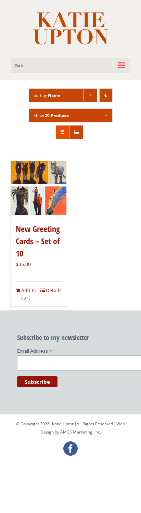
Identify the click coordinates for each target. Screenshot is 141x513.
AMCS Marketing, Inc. (80, 432)
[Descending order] (106, 95)
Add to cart (28, 294)
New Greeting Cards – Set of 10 (38, 241)
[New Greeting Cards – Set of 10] (39, 188)
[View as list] (76, 132)
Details (54, 290)
